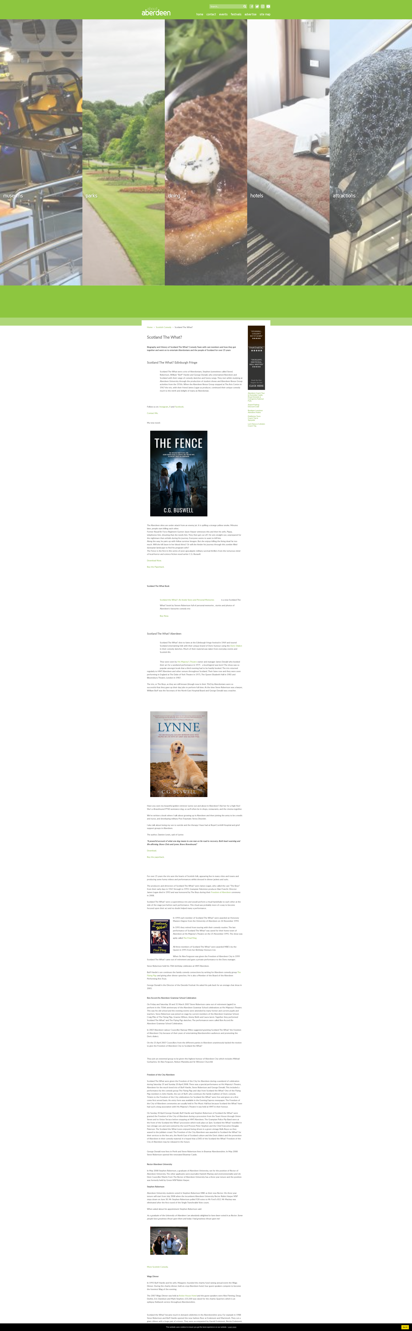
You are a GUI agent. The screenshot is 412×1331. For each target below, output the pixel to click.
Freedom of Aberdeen (221, 892)
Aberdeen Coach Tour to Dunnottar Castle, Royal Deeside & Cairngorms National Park (256, 397)
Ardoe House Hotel (188, 1295)
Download (151, 850)
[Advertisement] (206, 302)
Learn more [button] (232, 1327)
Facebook (179, 406)
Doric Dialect (236, 645)
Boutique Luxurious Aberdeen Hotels (255, 411)
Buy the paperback (155, 857)
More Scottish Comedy (157, 1266)
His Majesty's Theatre (187, 661)
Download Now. (154, 560)
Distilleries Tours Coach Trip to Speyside (254, 418)
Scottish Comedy (163, 327)
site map (265, 14)
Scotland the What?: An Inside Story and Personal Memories (187, 599)
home (199, 14)
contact (211, 14)
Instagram (163, 406)
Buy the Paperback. (155, 566)
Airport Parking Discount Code (253, 406)
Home (150, 327)
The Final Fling (190, 938)
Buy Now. (164, 616)
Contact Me (152, 413)
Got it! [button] (405, 1327)
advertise (250, 14)
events (223, 14)
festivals (236, 14)
